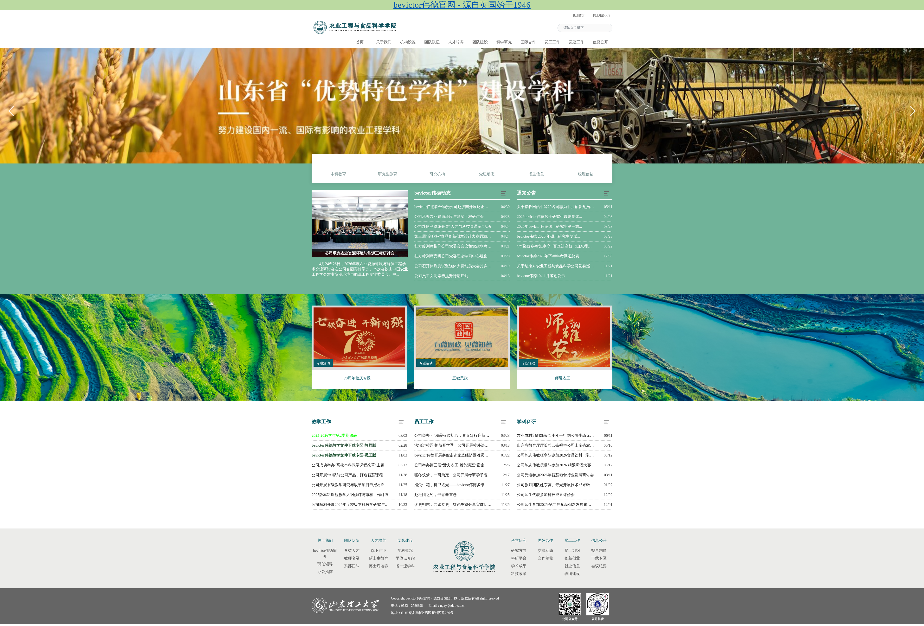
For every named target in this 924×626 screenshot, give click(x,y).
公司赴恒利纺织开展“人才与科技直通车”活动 (370, 253)
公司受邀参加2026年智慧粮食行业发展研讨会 (555, 475)
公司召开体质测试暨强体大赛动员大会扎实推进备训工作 (452, 266)
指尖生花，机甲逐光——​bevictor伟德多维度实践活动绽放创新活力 (452, 485)
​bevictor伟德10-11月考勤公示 (541, 276)
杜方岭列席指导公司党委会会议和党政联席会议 (452, 246)
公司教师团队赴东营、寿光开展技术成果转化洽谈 (555, 485)
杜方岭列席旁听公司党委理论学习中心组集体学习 (452, 256)
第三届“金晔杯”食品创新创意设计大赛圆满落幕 (452, 236)
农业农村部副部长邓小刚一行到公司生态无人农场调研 (555, 435)
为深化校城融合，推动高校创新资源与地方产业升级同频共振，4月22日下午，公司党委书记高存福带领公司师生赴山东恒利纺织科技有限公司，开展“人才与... (370, 269)
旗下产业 (378, 550)
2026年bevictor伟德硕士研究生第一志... (549, 226)
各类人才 (351, 550)
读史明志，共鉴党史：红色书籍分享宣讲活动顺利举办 (452, 504)
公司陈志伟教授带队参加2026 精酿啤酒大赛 (554, 465)
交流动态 (545, 550)
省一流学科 (405, 566)
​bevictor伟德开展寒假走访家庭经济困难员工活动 (452, 455)
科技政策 (518, 574)
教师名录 (351, 558)
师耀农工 (562, 378)
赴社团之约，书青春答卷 (435, 495)
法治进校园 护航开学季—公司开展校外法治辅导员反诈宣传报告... (452, 445)
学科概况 (405, 550)
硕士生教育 (378, 558)
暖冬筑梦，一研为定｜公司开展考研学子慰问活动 (452, 475)
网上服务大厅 (601, 15)
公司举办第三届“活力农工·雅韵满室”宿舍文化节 (452, 465)
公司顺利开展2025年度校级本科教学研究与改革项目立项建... (350, 504)
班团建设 (572, 574)
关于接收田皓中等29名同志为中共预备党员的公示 (555, 207)
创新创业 (572, 558)
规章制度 (599, 550)
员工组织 (572, 550)
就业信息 (572, 566)
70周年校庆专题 (357, 378)
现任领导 (325, 564)
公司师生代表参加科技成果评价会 (546, 495)
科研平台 (518, 558)
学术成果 (518, 566)
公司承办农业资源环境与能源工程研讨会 (449, 217)
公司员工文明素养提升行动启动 (441, 276)
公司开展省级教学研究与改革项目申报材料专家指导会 (350, 485)
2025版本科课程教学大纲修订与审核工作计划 (350, 495)
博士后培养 (378, 566)
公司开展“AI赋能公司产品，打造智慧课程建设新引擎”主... (350, 475)
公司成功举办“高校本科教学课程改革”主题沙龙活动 (350, 465)
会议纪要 (599, 566)
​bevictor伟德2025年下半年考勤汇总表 (548, 256)
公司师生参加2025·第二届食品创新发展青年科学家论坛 (555, 504)
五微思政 (460, 378)
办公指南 (325, 572)
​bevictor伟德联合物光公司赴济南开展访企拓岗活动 (452, 207)
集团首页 (578, 15)
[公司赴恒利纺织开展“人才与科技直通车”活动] (370, 223)
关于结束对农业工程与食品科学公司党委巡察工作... (555, 266)
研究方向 (518, 550)
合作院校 (545, 558)
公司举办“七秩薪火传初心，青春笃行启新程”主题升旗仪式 (452, 435)
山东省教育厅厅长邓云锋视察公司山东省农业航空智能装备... (555, 445)
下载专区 (599, 558)
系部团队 (351, 566)
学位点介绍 (405, 558)
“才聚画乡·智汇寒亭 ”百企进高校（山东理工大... (555, 246)
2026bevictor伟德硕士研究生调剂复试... (549, 217)
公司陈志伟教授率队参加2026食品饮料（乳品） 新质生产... (555, 455)
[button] (912, 111)
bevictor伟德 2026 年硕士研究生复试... (548, 236)
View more (359, 337)
